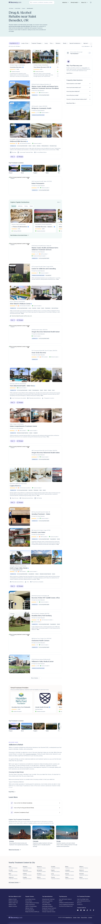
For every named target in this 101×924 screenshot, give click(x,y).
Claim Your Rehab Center (83, 899)
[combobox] (41, 2)
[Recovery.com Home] (15, 2)
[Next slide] (58, 63)
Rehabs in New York (13, 902)
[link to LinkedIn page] (81, 910)
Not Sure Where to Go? (15, 896)
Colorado (35, 841)
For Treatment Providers (83, 896)
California (20, 206)
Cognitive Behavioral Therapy (32, 902)
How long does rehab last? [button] (73, 91)
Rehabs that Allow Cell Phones (32, 911)
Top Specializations (47, 896)
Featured (14, 206)
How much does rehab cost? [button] (74, 87)
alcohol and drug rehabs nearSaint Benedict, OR (20, 26)
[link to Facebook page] (93, 910)
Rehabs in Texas (12, 904)
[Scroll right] (91, 43)
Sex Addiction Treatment (48, 910)
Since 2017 (84, 67)
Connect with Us (81, 907)
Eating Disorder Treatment (48, 899)
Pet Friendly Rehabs (29, 910)
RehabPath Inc (68, 917)
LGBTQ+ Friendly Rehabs (31, 906)
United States (17, 8)
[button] (18, 46)
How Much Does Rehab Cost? (66, 906)
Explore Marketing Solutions (83, 901)
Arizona (11, 841)
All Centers (11, 8)
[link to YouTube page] (84, 910)
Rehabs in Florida (13, 899)
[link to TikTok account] (87, 910)
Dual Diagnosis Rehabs (47, 906)
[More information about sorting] (91, 46)
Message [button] (21, 156)
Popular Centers (29, 896)
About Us (79, 902)
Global (31, 206)
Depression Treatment (47, 901)
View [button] (12, 156)
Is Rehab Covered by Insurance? (66, 902)
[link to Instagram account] (90, 910)
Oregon (23, 8)
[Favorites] (90, 2)
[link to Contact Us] (77, 910)
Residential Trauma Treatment (49, 908)
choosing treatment (31, 754)
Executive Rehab (46, 902)
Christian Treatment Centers (48, 911)
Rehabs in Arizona (13, 906)
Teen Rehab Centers (46, 904)
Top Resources (63, 896)
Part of (16, 569)
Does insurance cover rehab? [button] (74, 83)
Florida (26, 206)
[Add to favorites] (28, 82)
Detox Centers (28, 901)
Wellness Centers (29, 908)
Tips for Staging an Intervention (66, 904)
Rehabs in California (13, 901)
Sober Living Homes (30, 904)
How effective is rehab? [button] (73, 95)
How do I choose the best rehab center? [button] (77, 99)
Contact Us (80, 904)
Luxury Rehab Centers (30, 899)
